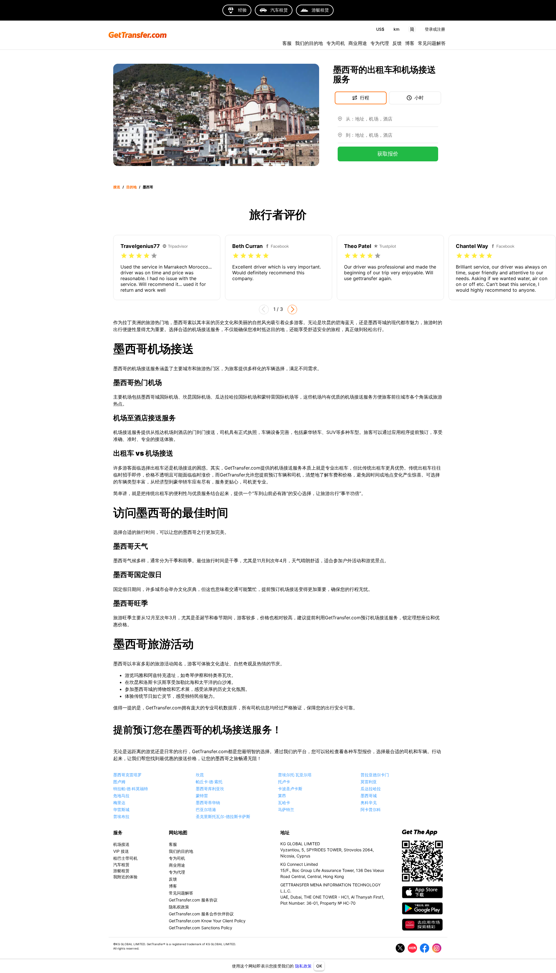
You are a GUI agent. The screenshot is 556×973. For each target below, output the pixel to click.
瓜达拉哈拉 (371, 788)
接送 (116, 187)
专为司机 (335, 43)
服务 (117, 832)
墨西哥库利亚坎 (210, 788)
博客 (409, 43)
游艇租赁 (121, 870)
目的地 (131, 187)
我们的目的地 (309, 43)
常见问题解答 (432, 43)
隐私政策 (303, 965)
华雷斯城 (121, 809)
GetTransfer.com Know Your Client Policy (207, 920)
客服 (287, 43)
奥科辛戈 (369, 802)
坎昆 (200, 774)
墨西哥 (148, 187)
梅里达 (119, 802)
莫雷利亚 (369, 781)
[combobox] (392, 121)
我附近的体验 (125, 876)
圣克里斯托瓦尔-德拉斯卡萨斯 (223, 816)
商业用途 (357, 43)
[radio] (123, 255)
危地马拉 (121, 795)
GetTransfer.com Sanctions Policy (200, 927)
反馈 (397, 43)
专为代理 (379, 43)
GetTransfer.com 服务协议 (193, 899)
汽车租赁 (121, 864)
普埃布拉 (121, 816)
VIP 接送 (121, 851)
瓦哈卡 (284, 802)
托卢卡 (284, 781)
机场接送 (121, 844)
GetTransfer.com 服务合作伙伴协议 (201, 913)
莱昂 (282, 795)
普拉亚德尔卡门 (375, 774)
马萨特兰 (286, 809)
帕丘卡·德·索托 (209, 781)
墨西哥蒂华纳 (208, 802)
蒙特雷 (202, 795)
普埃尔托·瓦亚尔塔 (295, 774)
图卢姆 (119, 781)
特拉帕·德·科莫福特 (130, 788)
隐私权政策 (179, 906)
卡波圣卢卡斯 (290, 788)
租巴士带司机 (125, 858)
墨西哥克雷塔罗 (127, 774)
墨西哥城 (369, 795)
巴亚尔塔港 (206, 809)
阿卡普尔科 (371, 809)
